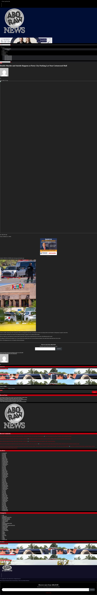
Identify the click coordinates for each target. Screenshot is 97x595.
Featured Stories (3, 368)
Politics (3, 533)
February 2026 (4, 459)
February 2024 (4, 483)
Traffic (3, 50)
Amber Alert (4, 516)
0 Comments (12, 548)
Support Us (4, 53)
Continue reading (48, 592)
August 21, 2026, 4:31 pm (4, 378)
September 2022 (5, 500)
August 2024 (4, 477)
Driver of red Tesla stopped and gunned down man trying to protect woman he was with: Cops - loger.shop (19, 443)
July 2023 (4, 490)
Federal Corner (5, 527)
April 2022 (4, 505)
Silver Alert (4, 535)
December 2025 (5, 461)
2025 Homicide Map (8, 56)
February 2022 (4, 507)
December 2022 (5, 497)
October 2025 (4, 463)
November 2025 (5, 462)
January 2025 (4, 472)
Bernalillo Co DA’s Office (7, 517)
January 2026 (4, 460)
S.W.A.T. (4, 534)
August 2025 (4, 465)
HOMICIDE (4, 528)
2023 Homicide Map (8, 58)
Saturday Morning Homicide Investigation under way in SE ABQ (11, 352)
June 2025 (4, 467)
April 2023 (4, 493)
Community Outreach (6, 519)
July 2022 (4, 502)
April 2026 (4, 457)
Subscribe (59, 348)
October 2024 (4, 475)
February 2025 (4, 471)
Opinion (3, 532)
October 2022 (4, 499)
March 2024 (4, 482)
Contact (8, 49)
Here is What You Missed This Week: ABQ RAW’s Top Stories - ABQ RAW (14, 438)
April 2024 (4, 481)
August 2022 (4, 501)
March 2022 (4, 506)
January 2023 (4, 496)
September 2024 (5, 476)
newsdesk (11, 373)
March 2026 (4, 458)
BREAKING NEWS (4, 379)
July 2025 (4, 466)
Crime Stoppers (5, 521)
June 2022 (4, 503)
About (3, 47)
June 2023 (4, 491)
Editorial (3, 522)
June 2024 (4, 479)
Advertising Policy (7, 48)
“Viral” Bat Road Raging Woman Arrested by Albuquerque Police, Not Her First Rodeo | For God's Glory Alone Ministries (22, 436)
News (1, 62)
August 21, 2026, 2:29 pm (5, 564)
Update (3, 538)
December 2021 (5, 509)
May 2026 (4, 456)
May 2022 (4, 504)
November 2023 (5, 486)
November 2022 (5, 498)
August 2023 (4, 489)
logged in (6, 388)
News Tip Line (5, 51)
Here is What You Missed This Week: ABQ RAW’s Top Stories (12, 376)
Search (1, 390)
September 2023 (5, 488)
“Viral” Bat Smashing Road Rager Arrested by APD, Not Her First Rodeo (13, 401)
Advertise (4, 52)
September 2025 (5, 464)
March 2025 (4, 470)
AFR (3, 515)
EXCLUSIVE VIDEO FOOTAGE (8, 525)
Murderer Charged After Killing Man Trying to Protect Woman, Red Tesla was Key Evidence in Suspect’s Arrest (59, 443)
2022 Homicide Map (8, 59)
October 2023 (4, 487)
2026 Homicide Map (8, 55)
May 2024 (4, 480)
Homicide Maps (5, 54)
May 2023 (4, 492)
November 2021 (5, 510)
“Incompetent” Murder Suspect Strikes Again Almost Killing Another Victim (14, 371)
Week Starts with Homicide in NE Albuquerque (8, 353)
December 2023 (5, 485)
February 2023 (4, 495)
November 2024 (5, 474)
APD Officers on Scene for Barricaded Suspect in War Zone (10, 400)
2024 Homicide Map (8, 57)
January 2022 (4, 508)
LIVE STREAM (5, 530)
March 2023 (4, 494)
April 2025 (4, 469)
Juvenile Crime (5, 529)
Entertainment (4, 524)
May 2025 (4, 468)
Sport (3, 536)
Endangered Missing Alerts (7, 523)
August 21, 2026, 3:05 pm (4, 384)
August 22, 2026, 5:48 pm (4, 373)
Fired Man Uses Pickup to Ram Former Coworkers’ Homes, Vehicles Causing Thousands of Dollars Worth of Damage (50, 438)
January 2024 (4, 484)
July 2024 (4, 478)
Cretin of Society (5, 520)
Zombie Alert (4, 539)
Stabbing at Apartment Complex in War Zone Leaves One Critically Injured (14, 381)
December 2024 (5, 473)
